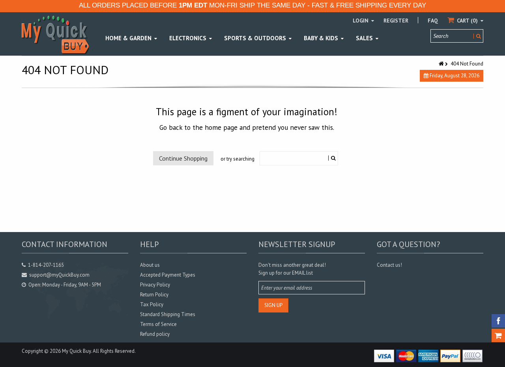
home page (221, 127)
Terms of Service (158, 324)
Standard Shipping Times (167, 314)
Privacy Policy (155, 284)
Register (395, 20)
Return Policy (154, 294)
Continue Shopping (183, 158)
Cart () (467, 20)
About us (150, 265)
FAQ (433, 20)
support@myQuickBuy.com (59, 275)
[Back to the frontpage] (442, 63)
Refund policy (155, 334)
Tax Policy (151, 304)
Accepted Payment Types (167, 275)
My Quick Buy (76, 351)
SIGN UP (273, 305)
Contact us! (389, 265)
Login (361, 20)
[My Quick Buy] (55, 34)
